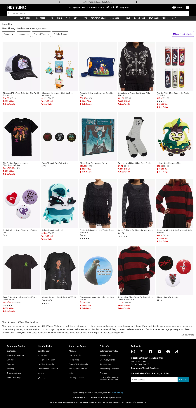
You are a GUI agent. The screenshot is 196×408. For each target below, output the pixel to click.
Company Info (75, 355)
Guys (76, 18)
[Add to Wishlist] (37, 45)
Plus (68, 18)
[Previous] (60, 2)
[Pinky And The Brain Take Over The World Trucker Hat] (21, 66)
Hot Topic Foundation (78, 369)
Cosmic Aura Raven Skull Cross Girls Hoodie (134, 94)
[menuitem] (187, 7)
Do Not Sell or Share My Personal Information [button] (109, 378)
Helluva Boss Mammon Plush (169, 163)
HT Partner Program (46, 360)
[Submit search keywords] (9, 13)
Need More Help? (14, 377)
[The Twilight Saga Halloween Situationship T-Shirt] (21, 136)
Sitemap (103, 373)
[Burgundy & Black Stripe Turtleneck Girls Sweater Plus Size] (136, 270)
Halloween (40, 18)
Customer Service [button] (16, 346)
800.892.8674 (128, 402)
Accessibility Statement (109, 369)
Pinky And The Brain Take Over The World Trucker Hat (21, 94)
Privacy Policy (106, 355)
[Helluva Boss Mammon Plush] (174, 136)
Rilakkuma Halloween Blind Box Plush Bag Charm (57, 94)
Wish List (42, 378)
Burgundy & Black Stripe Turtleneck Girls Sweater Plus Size (135, 298)
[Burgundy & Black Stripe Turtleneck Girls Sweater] (174, 203)
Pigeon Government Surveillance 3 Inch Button (97, 298)
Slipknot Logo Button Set (167, 297)
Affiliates (72, 351)
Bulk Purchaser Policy (109, 351)
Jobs (71, 373)
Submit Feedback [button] (151, 368)
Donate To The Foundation (80, 364)
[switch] (183, 34)
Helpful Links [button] (45, 346)
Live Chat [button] (158, 358)
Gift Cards (11, 360)
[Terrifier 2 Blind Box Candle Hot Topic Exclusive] (174, 66)
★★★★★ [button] (159, 101)
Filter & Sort (61, 34)
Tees (84, 18)
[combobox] (98, 13)
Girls (59, 18)
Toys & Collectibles (158, 18)
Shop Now (106, 2)
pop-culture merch (93, 326)
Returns (10, 364)
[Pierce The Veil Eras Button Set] (59, 136)
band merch (182, 326)
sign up (183, 380)
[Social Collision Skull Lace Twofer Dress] (136, 203)
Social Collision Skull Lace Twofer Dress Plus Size (97, 231)
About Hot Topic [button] (77, 346)
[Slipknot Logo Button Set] (174, 270)
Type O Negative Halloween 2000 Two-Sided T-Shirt (20, 298)
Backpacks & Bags (99, 18)
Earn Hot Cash (44, 351)
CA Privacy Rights (107, 360)
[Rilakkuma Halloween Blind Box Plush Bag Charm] (59, 66)
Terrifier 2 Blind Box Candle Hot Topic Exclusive (173, 94)
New (51, 18)
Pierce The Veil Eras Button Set (54, 163)
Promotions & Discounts (48, 369)
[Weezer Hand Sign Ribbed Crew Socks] (136, 136)
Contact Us (11, 351)
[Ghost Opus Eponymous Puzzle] (98, 136)
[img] (133, 352)
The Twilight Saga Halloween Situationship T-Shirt (15, 164)
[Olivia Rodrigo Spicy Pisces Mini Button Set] (21, 203)
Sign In (41, 374)
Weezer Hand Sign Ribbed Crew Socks (134, 163)
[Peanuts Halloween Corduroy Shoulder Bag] (98, 66)
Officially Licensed (76, 377)
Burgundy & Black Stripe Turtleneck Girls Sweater (174, 231)
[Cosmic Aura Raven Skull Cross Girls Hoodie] (136, 66)
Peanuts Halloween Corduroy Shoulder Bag (97, 94)
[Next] (136, 2)
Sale (174, 18)
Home (128, 18)
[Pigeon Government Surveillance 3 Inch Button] (98, 270)
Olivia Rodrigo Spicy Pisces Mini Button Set (20, 231)
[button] (177, 7)
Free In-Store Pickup (15, 355)
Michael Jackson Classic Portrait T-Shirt (58, 297)
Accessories (116, 18)
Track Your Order (14, 373)
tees (161, 326)
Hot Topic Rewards (46, 364)
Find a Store (74, 360)
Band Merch (139, 18)
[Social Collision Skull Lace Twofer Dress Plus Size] (98, 203)
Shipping (10, 369)
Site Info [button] (104, 346)
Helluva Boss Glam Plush (52, 230)
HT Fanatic (42, 355)
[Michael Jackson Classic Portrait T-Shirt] (59, 270)
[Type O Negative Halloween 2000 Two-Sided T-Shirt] (21, 270)
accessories (120, 326)
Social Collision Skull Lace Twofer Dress (135, 230)
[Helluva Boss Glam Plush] (59, 203)
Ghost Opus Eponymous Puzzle (93, 163)
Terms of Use (105, 364)
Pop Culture (26, 18)
